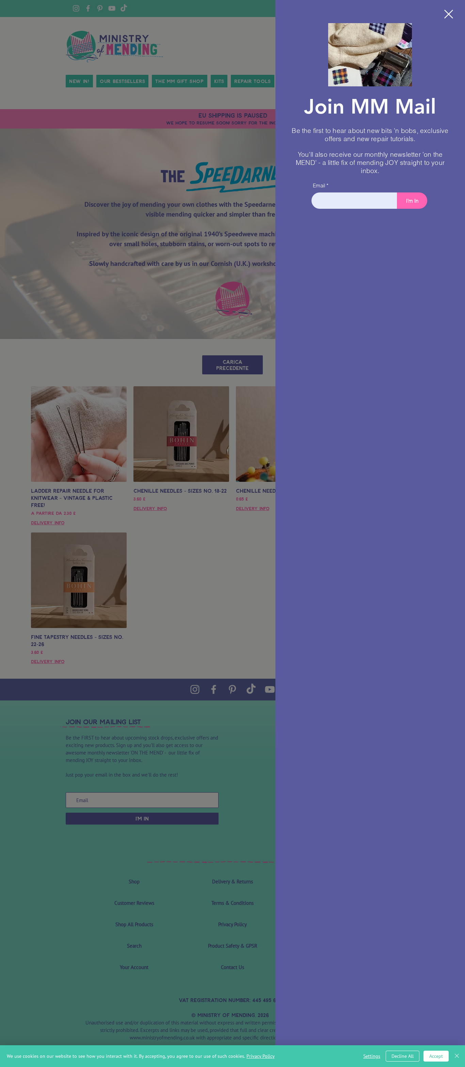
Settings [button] (371, 1056)
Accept (436, 1056)
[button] (448, 14)
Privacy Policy (260, 1056)
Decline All (402, 1056)
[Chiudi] (457, 1056)
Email (319, 185)
